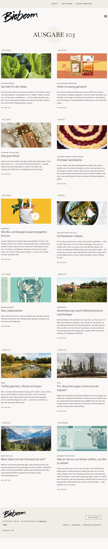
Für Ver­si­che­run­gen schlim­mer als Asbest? (78, 387)
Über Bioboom (67, 4)
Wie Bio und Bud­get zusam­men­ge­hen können (24, 232)
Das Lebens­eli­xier (12, 309)
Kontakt (55, 4)
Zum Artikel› (6, 107)
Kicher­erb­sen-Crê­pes (70, 235)
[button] (105, 16)
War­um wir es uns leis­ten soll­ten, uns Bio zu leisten (82, 460)
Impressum (87, 525)
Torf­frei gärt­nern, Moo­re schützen (21, 385)
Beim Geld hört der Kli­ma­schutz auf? (23, 458)
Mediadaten (76, 525)
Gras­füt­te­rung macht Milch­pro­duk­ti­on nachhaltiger (80, 311)
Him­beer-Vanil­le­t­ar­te (70, 159)
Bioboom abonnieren (84, 4)
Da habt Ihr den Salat (14, 85)
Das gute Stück (10, 155)
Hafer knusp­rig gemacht (72, 85)
